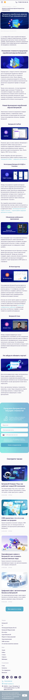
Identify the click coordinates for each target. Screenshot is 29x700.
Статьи (14, 6)
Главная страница (6, 6)
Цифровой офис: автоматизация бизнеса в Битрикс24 (14, 591)
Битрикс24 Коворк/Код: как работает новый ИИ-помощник (13, 485)
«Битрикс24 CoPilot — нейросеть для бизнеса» (14, 159)
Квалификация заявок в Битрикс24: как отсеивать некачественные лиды (11, 556)
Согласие (17, 439)
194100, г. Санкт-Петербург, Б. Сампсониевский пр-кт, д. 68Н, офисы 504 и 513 (12, 687)
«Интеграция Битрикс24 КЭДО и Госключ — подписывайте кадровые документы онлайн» (13, 210)
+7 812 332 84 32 (8, 681)
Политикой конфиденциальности (10, 697)
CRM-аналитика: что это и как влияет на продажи (13, 519)
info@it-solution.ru (9, 683)
